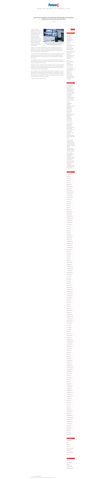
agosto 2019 (69, 348)
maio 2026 (69, 180)
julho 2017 (69, 400)
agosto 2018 (69, 373)
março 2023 (69, 260)
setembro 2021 (70, 295)
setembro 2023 (70, 247)
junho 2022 (69, 278)
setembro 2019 (70, 346)
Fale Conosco (68, 8)
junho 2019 (69, 352)
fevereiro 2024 (69, 237)
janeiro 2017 (69, 413)
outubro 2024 (69, 220)
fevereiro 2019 (69, 360)
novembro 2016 (70, 417)
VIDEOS (68, 454)
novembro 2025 (70, 192)
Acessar (68, 460)
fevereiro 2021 (69, 310)
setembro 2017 (70, 396)
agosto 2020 (69, 323)
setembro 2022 (70, 272)
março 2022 (69, 285)
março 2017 (69, 409)
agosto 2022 (69, 274)
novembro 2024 (70, 218)
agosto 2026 (69, 174)
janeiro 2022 (69, 287)
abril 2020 (69, 331)
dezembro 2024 (70, 216)
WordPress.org (70, 468)
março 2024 (69, 234)
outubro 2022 (69, 270)
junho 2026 (69, 178)
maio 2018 (69, 379)
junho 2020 (69, 327)
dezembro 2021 (70, 289)
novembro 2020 (70, 316)
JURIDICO (68, 444)
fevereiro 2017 (69, 411)
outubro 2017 (69, 394)
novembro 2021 (70, 291)
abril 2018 (69, 381)
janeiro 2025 (69, 213)
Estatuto (55, 8)
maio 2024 (69, 230)
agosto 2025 (69, 199)
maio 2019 (69, 354)
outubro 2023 (69, 245)
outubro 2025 (69, 195)
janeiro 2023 (69, 264)
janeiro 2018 (69, 388)
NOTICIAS (68, 446)
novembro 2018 (70, 367)
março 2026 (69, 184)
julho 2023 (69, 251)
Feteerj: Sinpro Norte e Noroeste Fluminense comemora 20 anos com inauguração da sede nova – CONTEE (70, 157)
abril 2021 (69, 306)
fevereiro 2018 (69, 385)
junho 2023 (69, 253)
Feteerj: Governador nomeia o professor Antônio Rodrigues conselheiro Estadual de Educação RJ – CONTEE (71, 107)
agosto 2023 (69, 249)
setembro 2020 (70, 320)
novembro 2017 (70, 392)
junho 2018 (69, 377)
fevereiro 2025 (69, 211)
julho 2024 (69, 226)
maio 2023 (69, 255)
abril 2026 (69, 182)
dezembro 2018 (70, 365)
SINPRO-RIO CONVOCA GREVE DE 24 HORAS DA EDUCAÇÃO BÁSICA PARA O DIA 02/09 (70, 47)
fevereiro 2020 (69, 335)
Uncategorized (70, 452)
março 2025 (69, 209)
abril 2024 (69, 232)
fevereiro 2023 (69, 262)
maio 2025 (69, 205)
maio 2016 (69, 430)
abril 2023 (69, 257)
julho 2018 (69, 375)
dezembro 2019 (70, 339)
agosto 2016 (69, 423)
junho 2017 (69, 402)
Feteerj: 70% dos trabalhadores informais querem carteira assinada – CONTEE (71, 143)
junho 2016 (69, 427)
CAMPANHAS (69, 440)
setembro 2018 (70, 371)
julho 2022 (69, 276)
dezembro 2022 (70, 266)
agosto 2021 (69, 297)
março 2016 (69, 434)
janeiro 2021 (69, 312)
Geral (68, 442)
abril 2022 (69, 283)
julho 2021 (69, 299)
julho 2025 (69, 201)
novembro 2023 (70, 243)
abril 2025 (69, 207)
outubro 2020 (69, 318)
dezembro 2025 (70, 190)
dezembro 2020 (70, 314)
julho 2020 (69, 325)
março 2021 (69, 308)
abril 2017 (69, 406)
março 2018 (69, 383)
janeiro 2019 (69, 362)
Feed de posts (69, 462)
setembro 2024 (70, 222)
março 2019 (69, 358)
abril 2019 (69, 356)
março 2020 (69, 333)
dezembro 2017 (70, 390)
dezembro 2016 (70, 415)
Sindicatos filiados (49, 8)
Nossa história (39, 8)
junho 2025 (69, 203)
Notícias (44, 8)
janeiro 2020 (69, 337)
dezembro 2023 (70, 241)
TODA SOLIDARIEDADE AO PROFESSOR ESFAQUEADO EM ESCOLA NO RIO (70, 63)
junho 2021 (69, 302)
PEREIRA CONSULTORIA (38, 476)
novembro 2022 (70, 268)
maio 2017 (69, 404)
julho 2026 (69, 176)
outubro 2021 (69, 293)
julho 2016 (69, 425)
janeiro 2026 (69, 188)
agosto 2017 (69, 398)
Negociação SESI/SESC (61, 8)
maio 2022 (69, 281)
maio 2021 (69, 304)
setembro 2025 (70, 197)
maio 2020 (69, 329)
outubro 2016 (69, 419)
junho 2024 (69, 228)
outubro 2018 (69, 369)
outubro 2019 (69, 343)
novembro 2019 (70, 341)
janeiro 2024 (69, 239)
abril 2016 (69, 432)
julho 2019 (69, 350)
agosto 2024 (69, 224)
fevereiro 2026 (69, 186)
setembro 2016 (70, 421)
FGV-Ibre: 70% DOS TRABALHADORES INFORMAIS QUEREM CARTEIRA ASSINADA (71, 148)
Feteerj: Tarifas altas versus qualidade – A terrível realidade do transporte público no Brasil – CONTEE (71, 89)
